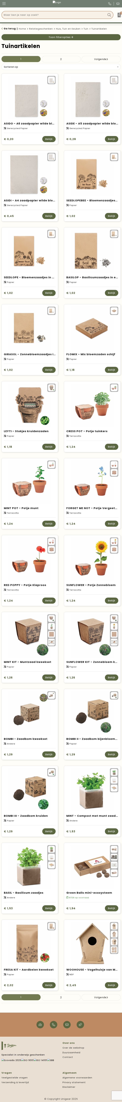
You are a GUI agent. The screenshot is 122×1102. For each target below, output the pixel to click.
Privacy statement (74, 1082)
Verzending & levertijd (15, 1082)
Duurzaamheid (71, 1052)
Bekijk (49, 139)
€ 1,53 (70, 831)
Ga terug (10, 28)
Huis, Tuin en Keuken (68, 28)
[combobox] (54, 15)
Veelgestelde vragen (14, 1077)
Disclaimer (68, 1086)
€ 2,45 (71, 985)
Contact (67, 1057)
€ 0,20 (9, 139)
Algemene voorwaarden (77, 1077)
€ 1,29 (8, 754)
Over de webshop (73, 1047)
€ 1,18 (70, 370)
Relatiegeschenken (41, 28)
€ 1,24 (70, 446)
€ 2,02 (8, 985)
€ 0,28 (71, 139)
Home (22, 28)
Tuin (86, 28)
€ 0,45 (9, 216)
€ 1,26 (8, 677)
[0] (118, 15)
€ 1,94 (70, 908)
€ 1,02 (70, 216)
